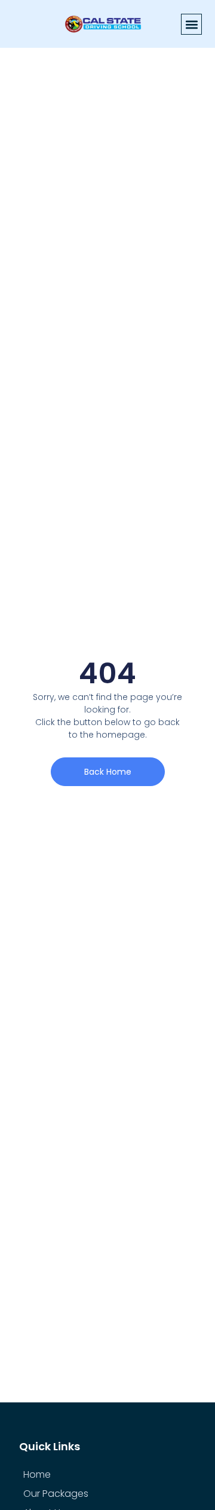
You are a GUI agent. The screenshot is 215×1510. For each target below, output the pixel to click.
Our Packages (55, 1493)
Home (37, 1474)
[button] (191, 24)
